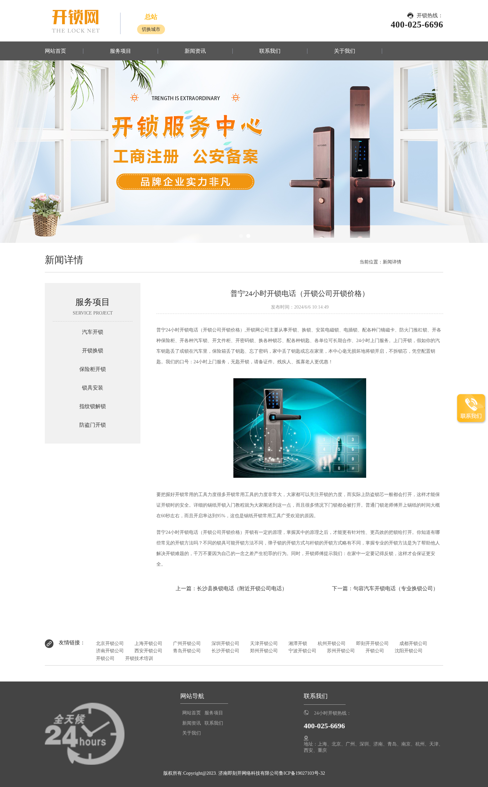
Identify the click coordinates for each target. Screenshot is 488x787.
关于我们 (344, 51)
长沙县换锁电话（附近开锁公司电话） (242, 588)
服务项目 (120, 51)
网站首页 (55, 51)
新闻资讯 (195, 51)
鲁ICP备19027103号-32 (302, 773)
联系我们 (270, 51)
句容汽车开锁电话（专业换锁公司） (395, 588)
